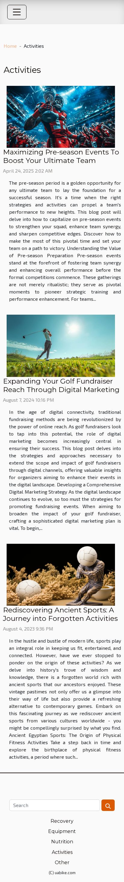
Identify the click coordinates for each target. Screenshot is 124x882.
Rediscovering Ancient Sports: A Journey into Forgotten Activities (60, 614)
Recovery (62, 821)
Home (10, 46)
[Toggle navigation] (16, 12)
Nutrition (62, 842)
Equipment (62, 831)
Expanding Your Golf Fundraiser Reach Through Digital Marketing (61, 385)
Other (62, 862)
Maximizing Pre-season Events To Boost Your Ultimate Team (61, 156)
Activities (62, 852)
